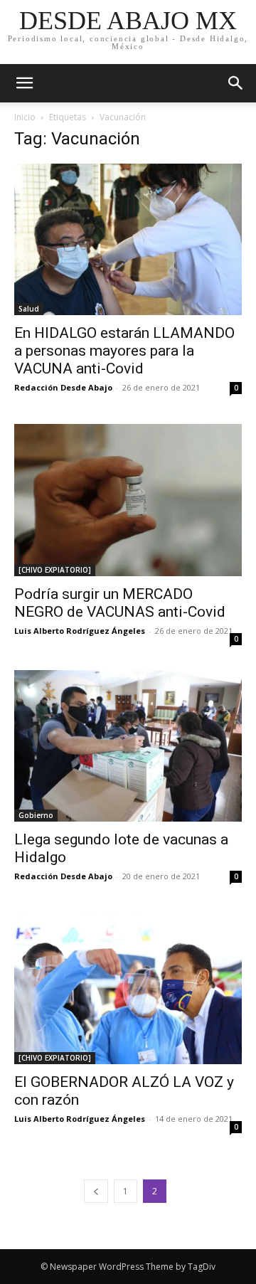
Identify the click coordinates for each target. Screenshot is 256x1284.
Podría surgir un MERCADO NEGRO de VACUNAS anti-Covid (119, 602)
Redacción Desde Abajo (63, 387)
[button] (236, 83)
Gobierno (35, 815)
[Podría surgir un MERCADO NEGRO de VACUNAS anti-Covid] (128, 499)
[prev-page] (96, 1191)
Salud (28, 309)
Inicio (25, 117)
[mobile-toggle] (24, 83)
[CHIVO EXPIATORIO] (54, 570)
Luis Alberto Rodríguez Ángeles (79, 630)
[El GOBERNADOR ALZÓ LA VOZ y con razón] (128, 988)
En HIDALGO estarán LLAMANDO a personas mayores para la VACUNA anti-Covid (124, 350)
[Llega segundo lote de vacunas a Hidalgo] (128, 746)
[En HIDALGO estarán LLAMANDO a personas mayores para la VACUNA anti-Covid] (128, 239)
